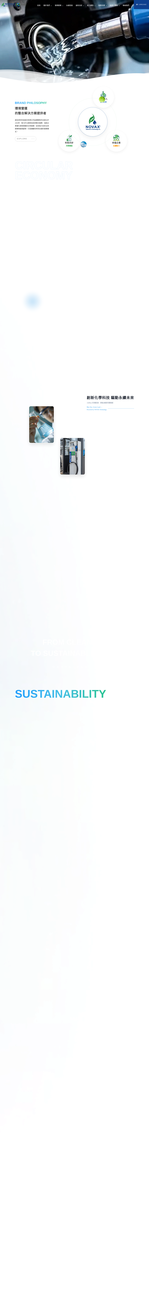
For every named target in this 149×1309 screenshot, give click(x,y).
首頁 (38, 5)
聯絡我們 (126, 5)
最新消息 (79, 5)
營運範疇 (58, 5)
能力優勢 (90, 5)
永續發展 (69, 5)
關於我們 (46, 5)
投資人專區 (114, 5)
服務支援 (101, 5)
